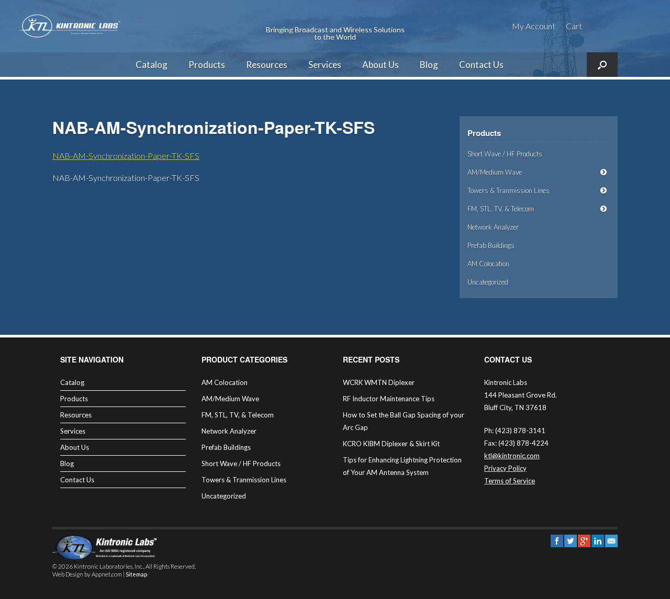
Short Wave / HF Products (504, 154)
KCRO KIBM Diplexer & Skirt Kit (391, 443)
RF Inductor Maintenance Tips (388, 398)
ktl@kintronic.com (512, 455)
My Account (533, 26)
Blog (429, 64)
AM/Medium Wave (494, 172)
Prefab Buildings (491, 245)
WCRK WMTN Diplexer (379, 382)
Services (324, 64)
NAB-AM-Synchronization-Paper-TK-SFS (125, 156)
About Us (380, 64)
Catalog (152, 64)
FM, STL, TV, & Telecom (500, 209)
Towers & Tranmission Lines (508, 190)
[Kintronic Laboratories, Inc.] (70, 26)
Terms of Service (509, 481)
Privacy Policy (505, 468)
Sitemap (136, 574)
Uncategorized (487, 282)
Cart (574, 26)
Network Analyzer (493, 227)
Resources (266, 64)
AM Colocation (488, 263)
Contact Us (481, 64)
